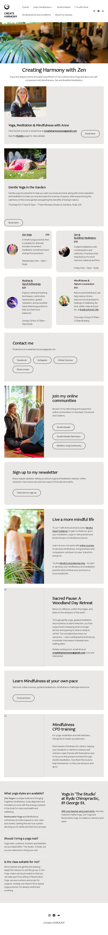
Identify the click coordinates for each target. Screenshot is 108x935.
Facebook (22, 360)
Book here (90, 133)
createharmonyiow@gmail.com (60, 130)
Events (20, 135)
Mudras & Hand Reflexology (31, 282)
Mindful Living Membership (72, 563)
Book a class (23, 369)
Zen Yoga (27, 235)
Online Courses (65, 360)
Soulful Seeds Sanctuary (68, 436)
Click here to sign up (26, 492)
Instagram (42, 360)
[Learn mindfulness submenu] (52, 7)
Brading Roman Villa (89, 309)
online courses (87, 545)
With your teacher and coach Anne (78, 811)
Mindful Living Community (69, 445)
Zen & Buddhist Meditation (85, 236)
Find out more (23, 698)
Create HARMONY (10, 15)
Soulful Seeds (63, 427)
